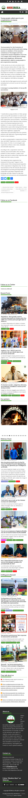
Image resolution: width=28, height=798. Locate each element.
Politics (3, 509)
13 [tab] (23, 435)
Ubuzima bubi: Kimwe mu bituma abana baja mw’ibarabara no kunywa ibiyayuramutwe (7, 189)
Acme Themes (18, 795)
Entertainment (5, 481)
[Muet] (19, 784)
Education (4, 540)
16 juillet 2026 (4, 383)
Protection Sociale (16, 395)
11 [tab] (20, 435)
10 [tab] (18, 435)
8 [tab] (14, 435)
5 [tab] (9, 435)
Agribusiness (4, 361)
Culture (3, 610)
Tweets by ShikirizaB (6, 288)
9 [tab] (16, 435)
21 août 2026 (4, 314)
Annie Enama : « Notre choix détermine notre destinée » (21, 188)
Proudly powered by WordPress (11, 793)
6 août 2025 (3, 633)
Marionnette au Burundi (18, 610)
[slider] (22, 784)
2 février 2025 (4, 662)
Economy (3, 182)
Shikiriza (8, 529)
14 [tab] (25, 435)
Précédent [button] (2, 418)
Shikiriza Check (12, 481)
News (8, 328)
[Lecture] (4, 784)
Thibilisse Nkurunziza (13, 23)
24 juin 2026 (3, 460)
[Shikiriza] (14, 9)
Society (16, 182)
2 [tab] (4, 435)
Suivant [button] (25, 418)
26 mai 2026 (3, 558)
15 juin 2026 (3, 596)
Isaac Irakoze (11, 348)
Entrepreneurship (10, 182)
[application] (14, 784)
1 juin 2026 (3, 529)
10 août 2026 (4, 348)
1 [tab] (2, 435)
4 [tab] (7, 435)
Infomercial (4, 363)
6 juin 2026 (3, 498)
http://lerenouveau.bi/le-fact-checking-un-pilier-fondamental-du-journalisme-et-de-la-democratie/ (13, 694)
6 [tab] (11, 435)
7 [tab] (13, 435)
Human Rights (4, 395)
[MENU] (26, 12)
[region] (14, 418)
